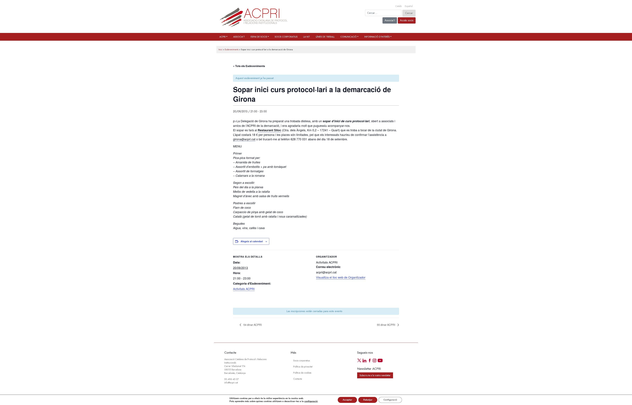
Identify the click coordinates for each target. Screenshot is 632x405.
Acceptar (347, 399)
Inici (220, 49)
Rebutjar (367, 399)
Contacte (297, 378)
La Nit (306, 36)
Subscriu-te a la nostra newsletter (375, 375)
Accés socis (406, 20)
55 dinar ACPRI (386, 325)
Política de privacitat (302, 366)
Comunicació (348, 36)
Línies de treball (325, 36)
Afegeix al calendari (252, 241)
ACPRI (222, 36)
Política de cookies (302, 372)
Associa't (390, 20)
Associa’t (239, 36)
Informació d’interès (377, 36)
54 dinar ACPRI (252, 325)
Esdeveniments (231, 49)
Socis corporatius (286, 36)
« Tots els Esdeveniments (249, 66)
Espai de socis (259, 36)
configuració (310, 401)
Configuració (390, 399)
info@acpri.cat (231, 382)
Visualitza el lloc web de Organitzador (340, 277)
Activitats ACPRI (244, 289)
